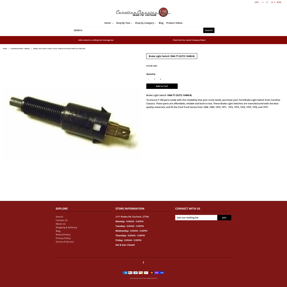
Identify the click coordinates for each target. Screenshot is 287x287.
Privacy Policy (63, 238)
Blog (161, 22)
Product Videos (174, 22)
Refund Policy (63, 234)
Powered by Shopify (151, 278)
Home (107, 22)
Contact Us (62, 220)
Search (59, 216)
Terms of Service (65, 241)
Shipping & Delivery (66, 227)
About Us (61, 223)
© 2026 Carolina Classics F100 (138, 278)
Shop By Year (123, 22)
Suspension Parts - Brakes (20, 49)
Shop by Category (144, 22)
